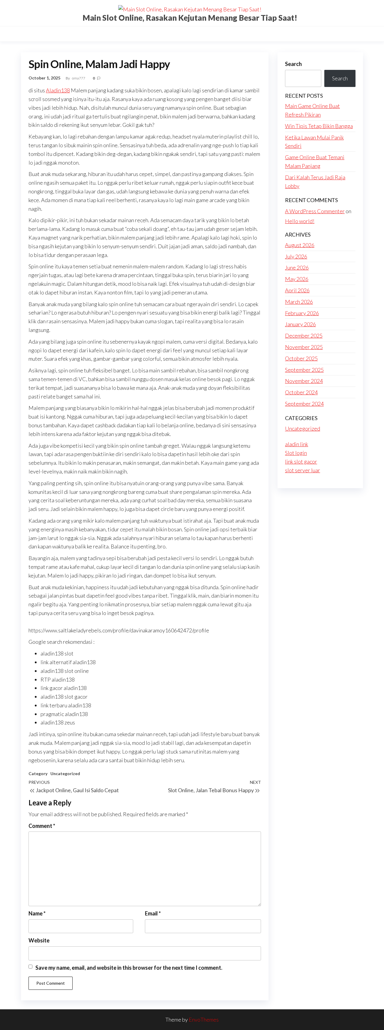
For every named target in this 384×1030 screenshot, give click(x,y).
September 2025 (304, 369)
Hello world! (299, 221)
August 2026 (299, 245)
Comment (41, 826)
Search (293, 64)
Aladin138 (58, 90)
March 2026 (299, 301)
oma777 (79, 78)
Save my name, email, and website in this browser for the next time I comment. (128, 967)
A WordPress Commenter (315, 211)
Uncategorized (65, 773)
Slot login (296, 452)
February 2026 (302, 313)
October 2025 (301, 358)
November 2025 (304, 347)
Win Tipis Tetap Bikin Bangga (319, 126)
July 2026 (296, 256)
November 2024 (304, 381)
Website (39, 940)
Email (153, 913)
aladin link (296, 444)
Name (37, 913)
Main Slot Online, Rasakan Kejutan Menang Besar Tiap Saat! (189, 17)
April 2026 (297, 290)
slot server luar (302, 470)
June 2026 (297, 267)
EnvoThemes (204, 1019)
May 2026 (296, 279)
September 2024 (304, 403)
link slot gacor (301, 461)
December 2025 (303, 335)
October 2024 (301, 392)
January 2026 (300, 324)
